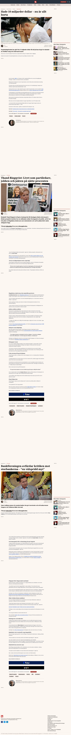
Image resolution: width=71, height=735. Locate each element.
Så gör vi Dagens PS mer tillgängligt (54, 729)
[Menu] (69, 2)
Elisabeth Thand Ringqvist (31, 405)
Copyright (49, 719)
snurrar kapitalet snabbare (14, 554)
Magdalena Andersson (24, 294)
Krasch (23, 116)
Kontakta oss (50, 718)
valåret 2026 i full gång (31, 386)
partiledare (40, 405)
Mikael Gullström (19, 410)
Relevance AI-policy (51, 724)
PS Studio (8, 175)
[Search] (67, 2)
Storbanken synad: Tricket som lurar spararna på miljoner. (21, 606)
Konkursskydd (17, 116)
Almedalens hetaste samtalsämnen (21, 339)
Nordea (28, 674)
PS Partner (50, 728)
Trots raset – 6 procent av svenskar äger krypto (22, 111)
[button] (26, 394)
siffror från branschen (18, 629)
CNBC (16, 78)
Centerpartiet (12, 405)
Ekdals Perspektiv (20, 405)
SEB (32, 674)
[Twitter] (4, 722)
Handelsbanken (22, 674)
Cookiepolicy (50, 722)
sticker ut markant (36, 557)
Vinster (16, 676)
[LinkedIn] (7, 722)
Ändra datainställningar (52, 730)
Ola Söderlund (18, 120)
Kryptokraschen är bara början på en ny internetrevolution (23, 108)
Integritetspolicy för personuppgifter (54, 720)
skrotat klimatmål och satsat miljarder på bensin (33, 330)
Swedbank (11, 676)
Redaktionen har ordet (52, 727)
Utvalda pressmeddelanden (53, 717)
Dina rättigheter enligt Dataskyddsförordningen (56, 723)
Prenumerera (63, 1)
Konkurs (11, 116)
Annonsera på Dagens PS (52, 725)
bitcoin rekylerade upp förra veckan (36, 90)
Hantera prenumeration (52, 715)
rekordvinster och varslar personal (20, 655)
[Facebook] (2, 722)
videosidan (9, 226)
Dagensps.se (3, 175)
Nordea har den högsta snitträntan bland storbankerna (19, 594)
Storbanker (37, 674)
